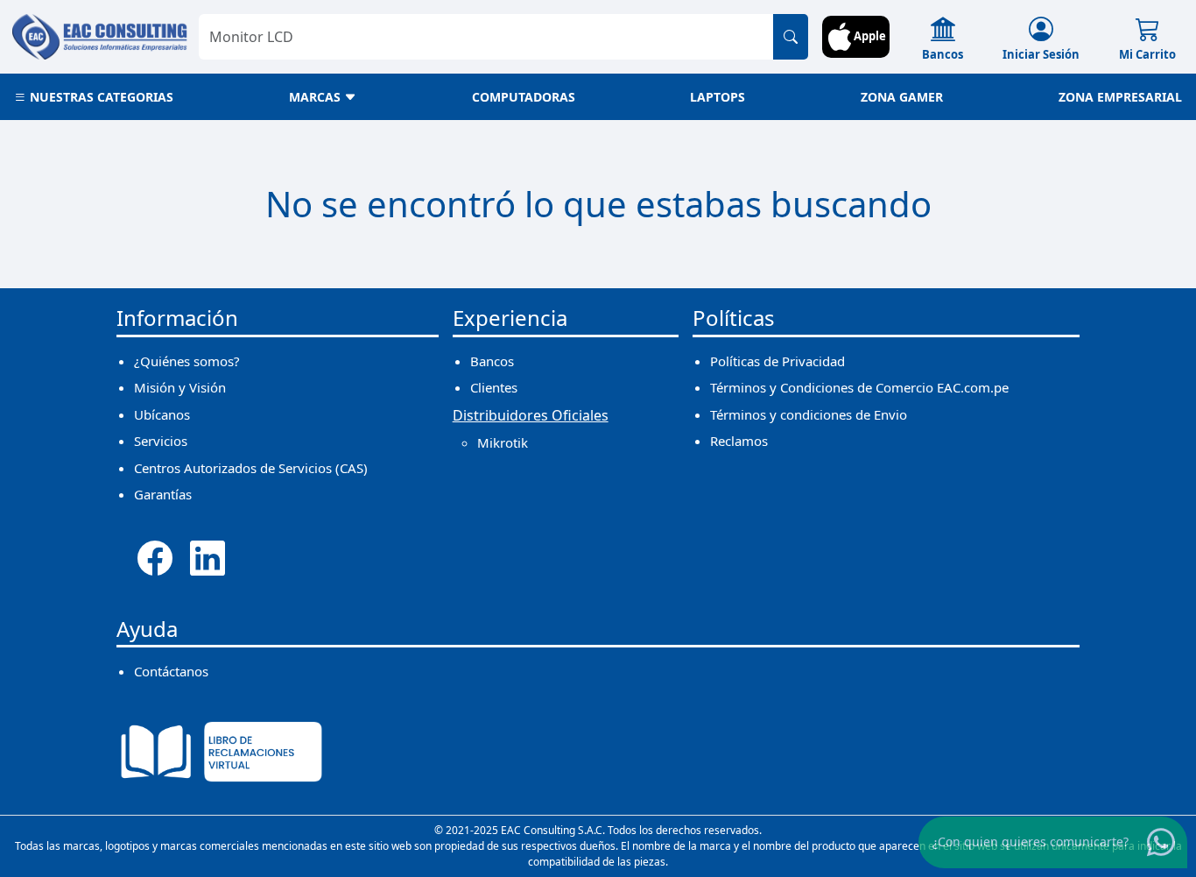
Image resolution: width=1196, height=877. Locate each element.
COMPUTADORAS (523, 96)
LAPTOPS (717, 96)
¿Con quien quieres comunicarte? (1030, 841)
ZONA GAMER (902, 96)
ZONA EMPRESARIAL (1120, 96)
